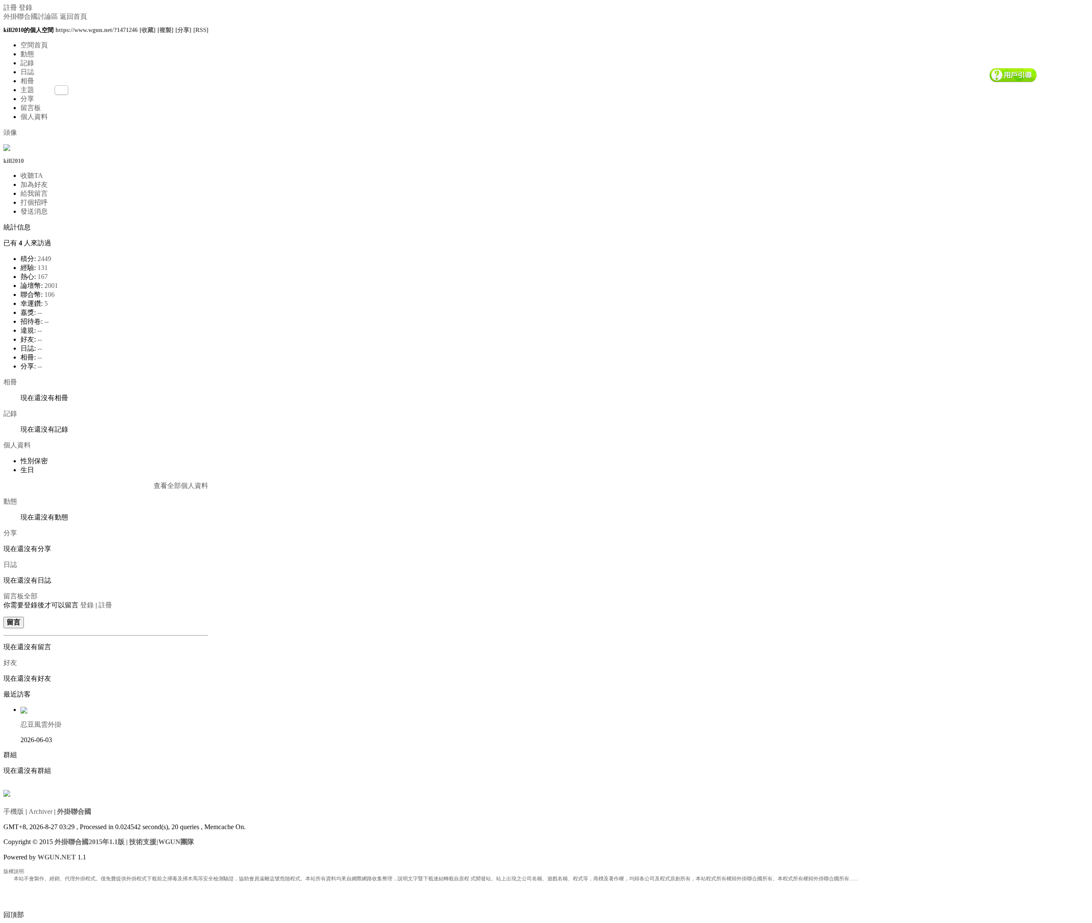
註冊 (10, 7)
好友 (10, 662)
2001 (51, 285)
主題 (27, 89)
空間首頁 (34, 45)
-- (40, 312)
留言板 (30, 107)
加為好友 (34, 184)
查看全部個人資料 (181, 485)
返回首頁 (73, 16)
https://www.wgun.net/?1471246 (96, 30)
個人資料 (34, 116)
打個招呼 (34, 202)
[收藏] (147, 30)
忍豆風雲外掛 (40, 724)
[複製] (165, 30)
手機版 (13, 811)
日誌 (27, 71)
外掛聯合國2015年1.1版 (90, 841)
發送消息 (34, 211)
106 (49, 294)
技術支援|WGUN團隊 (161, 841)
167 (43, 276)
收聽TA (31, 175)
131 (43, 267)
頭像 (10, 132)
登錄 (25, 7)
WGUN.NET (57, 857)
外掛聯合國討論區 (30, 16)
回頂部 (13, 914)
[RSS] (201, 30)
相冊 (27, 80)
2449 (44, 258)
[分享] (183, 30)
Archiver (40, 811)
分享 (27, 98)
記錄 (27, 63)
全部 (31, 596)
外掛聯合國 (74, 811)
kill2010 (13, 161)
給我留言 (34, 193)
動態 (27, 54)
